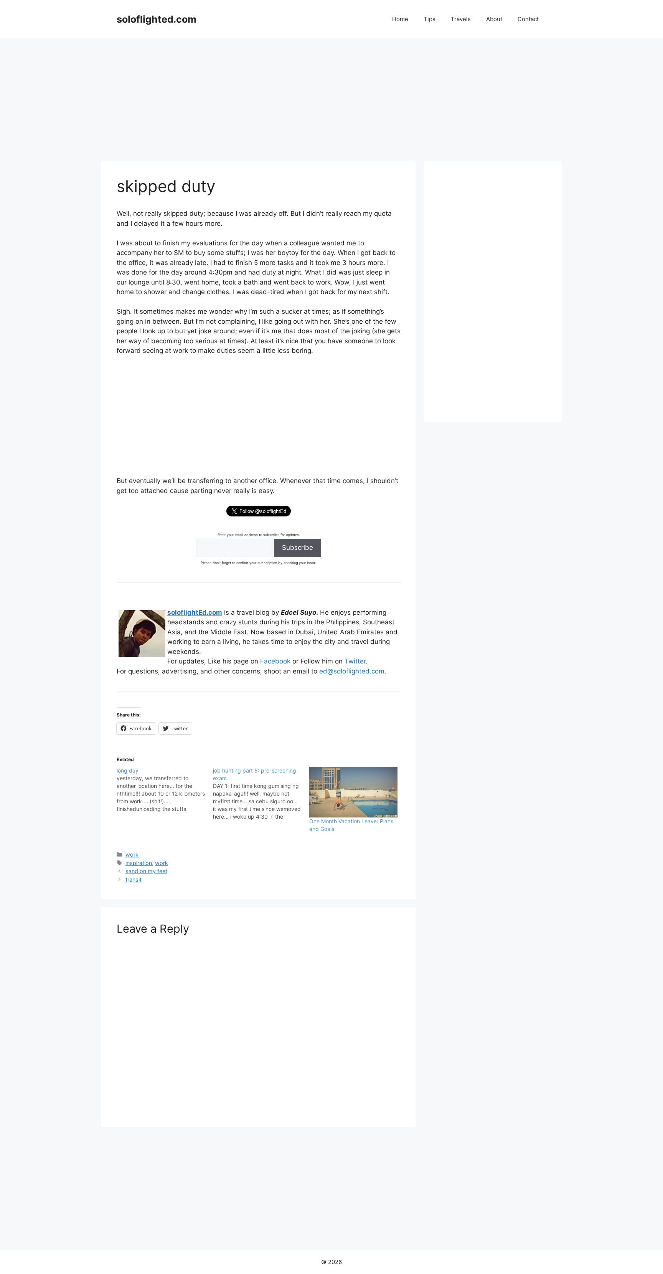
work (132, 854)
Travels (461, 19)
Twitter (355, 661)
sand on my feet (146, 871)
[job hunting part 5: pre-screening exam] (261, 794)
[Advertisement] (331, 96)
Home (400, 19)
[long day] (165, 790)
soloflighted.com (156, 19)
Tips (429, 19)
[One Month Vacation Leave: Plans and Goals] (353, 792)
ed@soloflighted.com (351, 671)
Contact (528, 19)
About (494, 19)
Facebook (275, 661)
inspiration (138, 863)
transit (133, 879)
